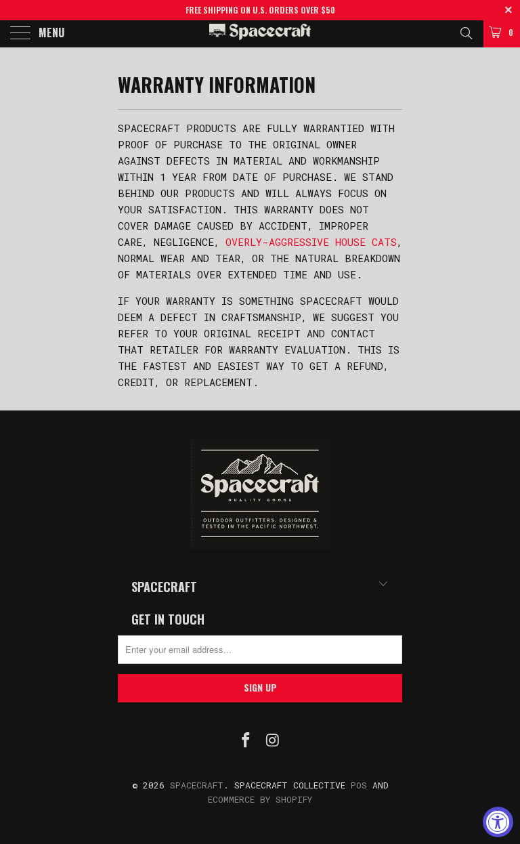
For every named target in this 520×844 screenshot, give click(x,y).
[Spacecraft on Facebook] (246, 740)
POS (359, 785)
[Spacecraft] (260, 33)
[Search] (465, 32)
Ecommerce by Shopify (260, 799)
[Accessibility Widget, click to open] (498, 822)
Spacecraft (196, 785)
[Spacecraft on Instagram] (273, 740)
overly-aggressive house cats (311, 242)
